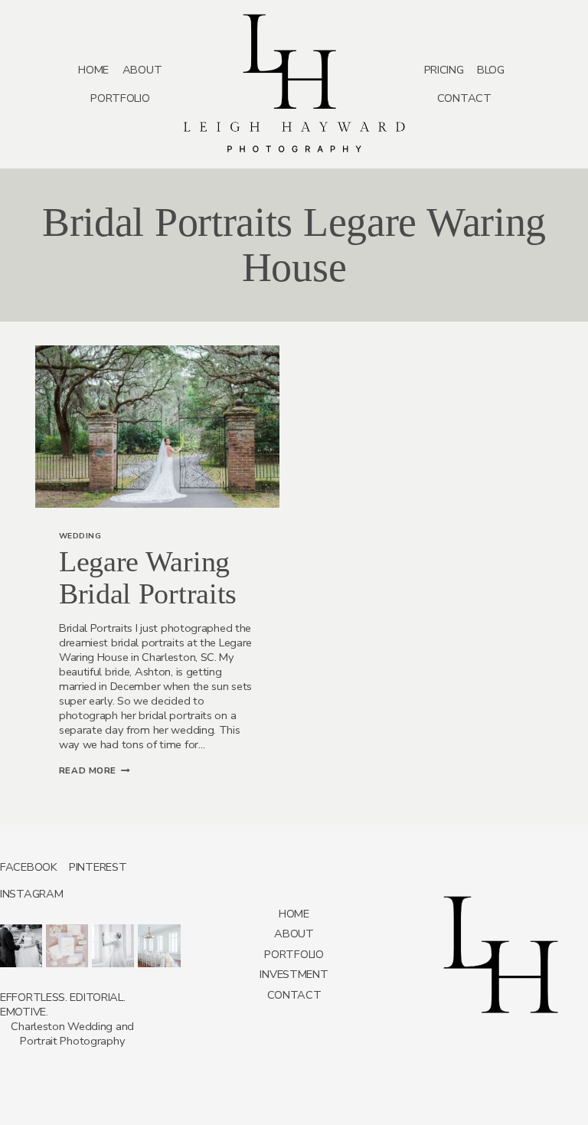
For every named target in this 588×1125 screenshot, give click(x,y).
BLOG (491, 69)
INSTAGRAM (31, 893)
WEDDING (80, 536)
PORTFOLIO (119, 98)
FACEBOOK (28, 867)
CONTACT (464, 98)
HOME (93, 69)
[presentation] (157, 426)
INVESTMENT (294, 974)
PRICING (444, 69)
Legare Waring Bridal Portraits (148, 577)
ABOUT (142, 69)
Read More (94, 770)
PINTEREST (97, 867)
